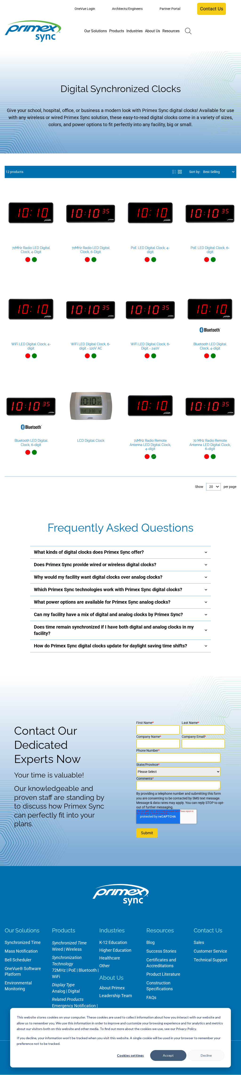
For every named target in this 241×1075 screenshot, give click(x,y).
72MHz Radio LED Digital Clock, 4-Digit (31, 250)
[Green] (34, 259)
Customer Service (210, 951)
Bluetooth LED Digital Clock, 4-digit (209, 346)
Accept (168, 1055)
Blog (150, 942)
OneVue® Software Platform (23, 971)
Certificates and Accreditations (161, 962)
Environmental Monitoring (18, 985)
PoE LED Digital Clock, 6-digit (210, 250)
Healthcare (109, 957)
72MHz (59, 970)
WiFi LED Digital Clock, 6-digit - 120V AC (90, 346)
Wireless (74, 949)
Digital (74, 991)
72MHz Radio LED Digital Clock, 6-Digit (91, 250)
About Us (111, 977)
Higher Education (115, 950)
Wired (57, 949)
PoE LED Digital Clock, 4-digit (150, 250)
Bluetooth (88, 970)
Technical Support (210, 959)
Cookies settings (130, 1055)
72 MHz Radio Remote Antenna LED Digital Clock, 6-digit (210, 445)
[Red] (27, 259)
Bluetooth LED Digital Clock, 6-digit (31, 443)
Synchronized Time (23, 942)
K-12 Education (113, 942)
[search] (188, 31)
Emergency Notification (74, 1005)
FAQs (151, 997)
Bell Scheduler (18, 959)
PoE (72, 970)
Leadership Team (115, 995)
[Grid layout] (180, 171)
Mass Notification (21, 951)
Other (104, 965)
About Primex (112, 987)
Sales (199, 942)
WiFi (56, 976)
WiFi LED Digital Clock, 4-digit (31, 346)
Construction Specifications (159, 985)
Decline (206, 1055)
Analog (58, 991)
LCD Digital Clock (90, 440)
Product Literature (163, 974)
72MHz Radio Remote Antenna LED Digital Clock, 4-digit (150, 445)
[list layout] (174, 171)
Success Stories (161, 951)
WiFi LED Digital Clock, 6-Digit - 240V (150, 346)
